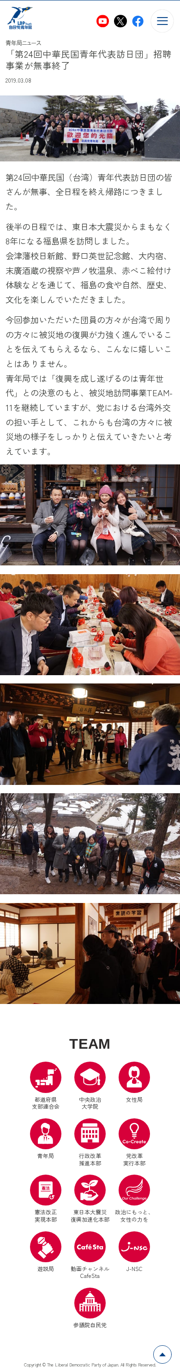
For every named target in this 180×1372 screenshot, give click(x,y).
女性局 (134, 1099)
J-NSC (134, 1268)
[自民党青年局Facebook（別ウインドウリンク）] (138, 21)
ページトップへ (171, 1350)
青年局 (45, 1155)
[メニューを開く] (162, 21)
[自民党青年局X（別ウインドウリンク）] (120, 21)
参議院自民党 (90, 1308)
